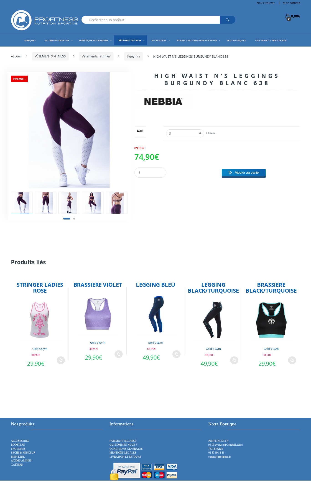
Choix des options (61, 360)
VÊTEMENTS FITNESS (50, 56)
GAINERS (17, 464)
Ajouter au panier (247, 172)
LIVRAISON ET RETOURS (125, 456)
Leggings (133, 56)
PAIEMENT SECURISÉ (123, 440)
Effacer (210, 133)
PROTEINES (18, 448)
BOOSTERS (18, 444)
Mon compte (291, 3)
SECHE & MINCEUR (23, 452)
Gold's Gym (40, 349)
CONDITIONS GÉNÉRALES (126, 448)
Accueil (16, 56)
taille (140, 131)
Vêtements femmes (96, 56)
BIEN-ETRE (18, 456)
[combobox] (151, 20)
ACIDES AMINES (21, 460)
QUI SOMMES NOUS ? (123, 444)
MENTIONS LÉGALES (123, 452)
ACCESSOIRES (20, 440)
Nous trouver (265, 3)
